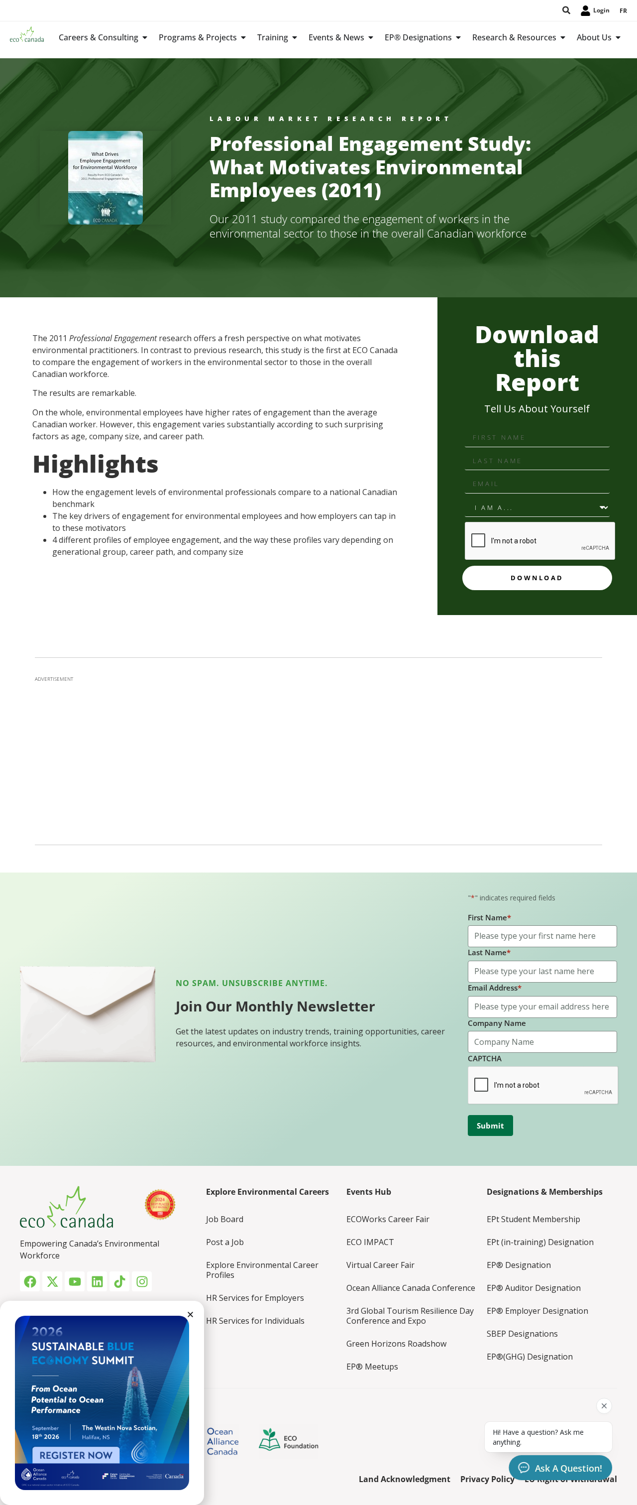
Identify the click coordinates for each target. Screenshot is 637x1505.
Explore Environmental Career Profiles (262, 1269)
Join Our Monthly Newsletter (275, 1006)
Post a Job (225, 1242)
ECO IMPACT (370, 1242)
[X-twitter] (52, 1281)
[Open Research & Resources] (563, 37)
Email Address (495, 988)
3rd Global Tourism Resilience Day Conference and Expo (410, 1315)
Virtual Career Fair (380, 1264)
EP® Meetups (372, 1366)
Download (537, 577)
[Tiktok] (119, 1281)
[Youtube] (75, 1281)
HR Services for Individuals (255, 1320)
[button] (190, 1314)
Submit (490, 1125)
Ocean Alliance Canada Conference (410, 1287)
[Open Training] (295, 37)
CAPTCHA (485, 1058)
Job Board (224, 1219)
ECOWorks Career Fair (387, 1219)
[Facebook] (30, 1281)
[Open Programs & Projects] (243, 37)
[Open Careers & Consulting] (145, 37)
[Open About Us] (618, 37)
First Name (489, 917)
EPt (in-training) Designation (540, 1242)
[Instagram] (142, 1281)
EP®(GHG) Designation (530, 1356)
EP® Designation (519, 1264)
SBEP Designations (522, 1333)
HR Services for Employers (255, 1297)
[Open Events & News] (371, 37)
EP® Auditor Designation (534, 1287)
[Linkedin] (97, 1281)
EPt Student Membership (533, 1219)
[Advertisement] (318, 757)
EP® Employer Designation (537, 1310)
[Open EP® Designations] (458, 37)
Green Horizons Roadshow (396, 1343)
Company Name (497, 1023)
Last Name (489, 952)
